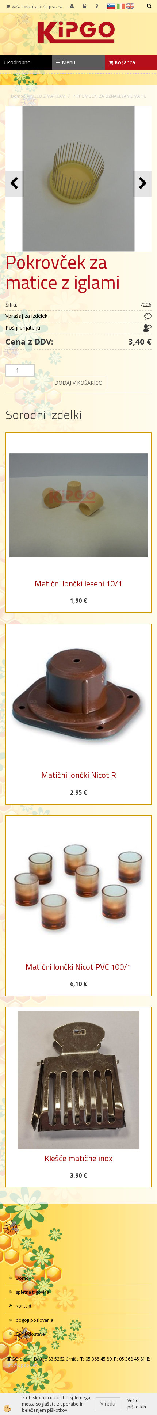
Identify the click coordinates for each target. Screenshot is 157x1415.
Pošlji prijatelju (22, 327)
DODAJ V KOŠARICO (78, 382)
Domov (18, 96)
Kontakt (23, 1306)
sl (111, 6)
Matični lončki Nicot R (78, 775)
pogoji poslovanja (34, 1320)
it (121, 6)
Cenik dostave (30, 1334)
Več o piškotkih (136, 1403)
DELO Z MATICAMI (48, 96)
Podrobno (18, 62)
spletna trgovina (32, 1292)
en (130, 6)
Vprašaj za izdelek (26, 315)
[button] (142, 184)
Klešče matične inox (78, 1158)
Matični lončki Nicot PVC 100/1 (78, 967)
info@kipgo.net (21, 1365)
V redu (107, 1403)
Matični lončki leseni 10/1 (78, 583)
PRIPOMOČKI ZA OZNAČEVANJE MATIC (109, 96)
